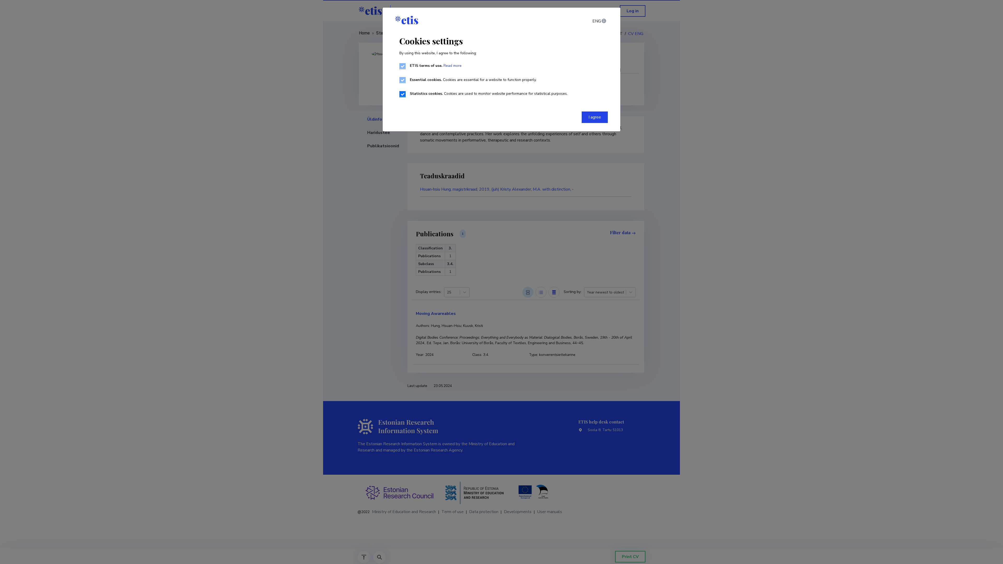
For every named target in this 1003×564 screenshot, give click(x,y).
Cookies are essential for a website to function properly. (473, 79)
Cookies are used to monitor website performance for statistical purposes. (489, 93)
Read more (453, 65)
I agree (594, 117)
